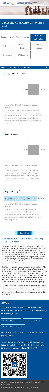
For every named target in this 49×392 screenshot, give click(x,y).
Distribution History (23, 46)
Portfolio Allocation (38, 37)
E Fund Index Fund (33, 321)
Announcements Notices (38, 46)
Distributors (23, 55)
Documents (7, 55)
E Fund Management (12, 321)
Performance (7, 46)
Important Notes (7, 37)
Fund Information (23, 37)
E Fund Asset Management (14, 327)
